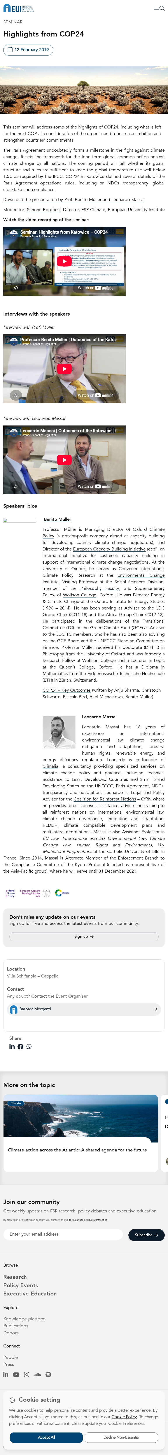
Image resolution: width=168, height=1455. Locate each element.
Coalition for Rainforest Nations (105, 799)
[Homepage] (19, 8)
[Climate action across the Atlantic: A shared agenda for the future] (81, 1118)
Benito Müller (57, 519)
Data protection (98, 1220)
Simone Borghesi (43, 210)
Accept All (46, 1437)
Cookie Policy (124, 1417)
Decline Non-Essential (121, 1437)
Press (8, 1364)
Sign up (81, 937)
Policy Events (20, 1285)
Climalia (50, 766)
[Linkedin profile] (5, 1375)
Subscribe (143, 1235)
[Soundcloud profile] (37, 1375)
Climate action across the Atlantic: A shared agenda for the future (77, 1150)
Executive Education (30, 1294)
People (10, 1357)
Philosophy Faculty (99, 589)
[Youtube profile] (16, 1375)
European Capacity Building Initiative (109, 549)
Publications (15, 1326)
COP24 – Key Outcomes (67, 690)
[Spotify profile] (48, 1375)
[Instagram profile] (26, 1375)
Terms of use (76, 1220)
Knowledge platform (24, 1319)
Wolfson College (79, 595)
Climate (15, 1103)
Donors (11, 1333)
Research (15, 1277)
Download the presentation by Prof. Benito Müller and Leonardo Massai (74, 200)
